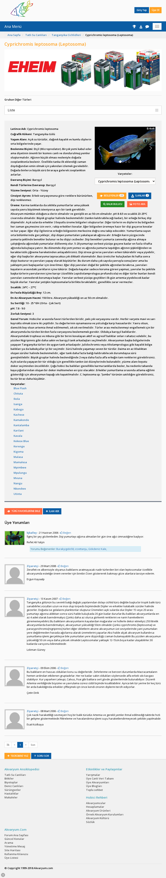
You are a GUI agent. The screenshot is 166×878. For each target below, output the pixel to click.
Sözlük (90, 822)
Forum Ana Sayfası (16, 835)
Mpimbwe (20, 467)
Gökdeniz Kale (97, 549)
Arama (8, 842)
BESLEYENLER (113, 195)
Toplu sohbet (94, 790)
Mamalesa (20, 462)
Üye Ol (155, 10)
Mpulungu (20, 473)
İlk (8, 745)
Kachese (19, 414)
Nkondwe (20, 488)
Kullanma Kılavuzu (16, 854)
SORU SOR (42, 756)
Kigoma (18, 451)
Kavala (18, 436)
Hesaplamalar (95, 807)
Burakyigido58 (65, 549)
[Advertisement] (80, 10)
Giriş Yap (142, 10)
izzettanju (81, 549)
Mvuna (18, 478)
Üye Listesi (11, 858)
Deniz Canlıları (13, 786)
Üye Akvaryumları (97, 782)
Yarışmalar (93, 775)
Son (33, 745)
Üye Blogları (94, 786)
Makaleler (11, 797)
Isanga (18, 404)
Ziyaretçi (32, 566)
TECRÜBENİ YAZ (19, 756)
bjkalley (32, 532)
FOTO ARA (139, 204)
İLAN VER (53, 511)
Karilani (19, 430)
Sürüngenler (12, 790)
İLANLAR (141, 195)
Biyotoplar (11, 782)
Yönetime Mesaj (14, 846)
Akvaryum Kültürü (97, 818)
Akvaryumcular (96, 803)
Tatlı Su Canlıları (36, 35)
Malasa (18, 457)
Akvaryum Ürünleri (98, 810)
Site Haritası (12, 850)
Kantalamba (21, 425)
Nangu (18, 483)
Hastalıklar (11, 793)
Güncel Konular (14, 839)
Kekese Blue (21, 441)
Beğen (67, 532)
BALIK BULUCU (114, 204)
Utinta (18, 494)
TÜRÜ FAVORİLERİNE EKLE (25, 511)
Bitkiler (9, 778)
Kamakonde (21, 420)
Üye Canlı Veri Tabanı (100, 778)
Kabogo (18, 409)
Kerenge (19, 446)
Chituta (18, 393)
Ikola (17, 399)
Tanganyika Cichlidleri (66, 35)
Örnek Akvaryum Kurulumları (104, 814)
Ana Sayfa (13, 35)
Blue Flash (20, 388)
